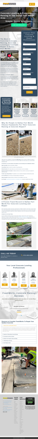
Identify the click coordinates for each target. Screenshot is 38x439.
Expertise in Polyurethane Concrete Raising (11, 334)
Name (24, 42)
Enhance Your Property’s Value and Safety (10, 338)
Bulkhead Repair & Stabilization (21, 404)
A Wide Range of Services (8, 340)
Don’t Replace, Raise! (7, 342)
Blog (14, 402)
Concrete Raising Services (21, 416)
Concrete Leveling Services (21, 412)
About (15, 401)
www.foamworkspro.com (7, 404)
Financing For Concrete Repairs (16, 409)
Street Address (26, 57)
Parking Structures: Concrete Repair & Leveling (21, 425)
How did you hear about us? (28, 72)
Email (24, 47)
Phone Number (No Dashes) (28, 52)
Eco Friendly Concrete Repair (15, 405)
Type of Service (26, 67)
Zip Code (25, 62)
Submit (29, 92)
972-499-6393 (28, 255)
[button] (16, 315)
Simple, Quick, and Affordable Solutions (10, 325)
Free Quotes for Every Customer (9, 336)
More (20, 433)
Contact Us (15, 403)
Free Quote (15, 411)
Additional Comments (27, 77)
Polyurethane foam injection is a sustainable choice (14, 179)
